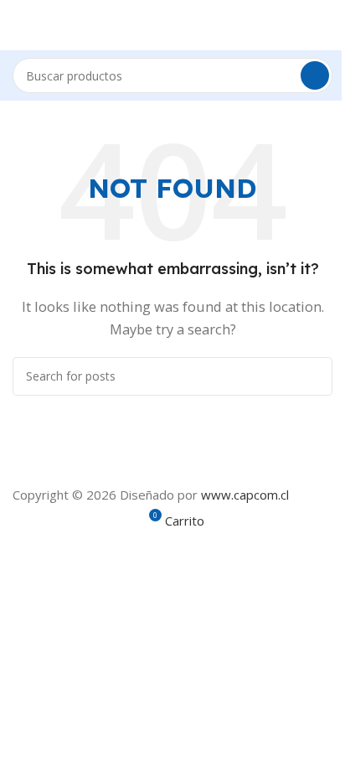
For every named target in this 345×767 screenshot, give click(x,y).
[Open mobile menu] (19, 25)
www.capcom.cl (245, 494)
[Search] (315, 75)
